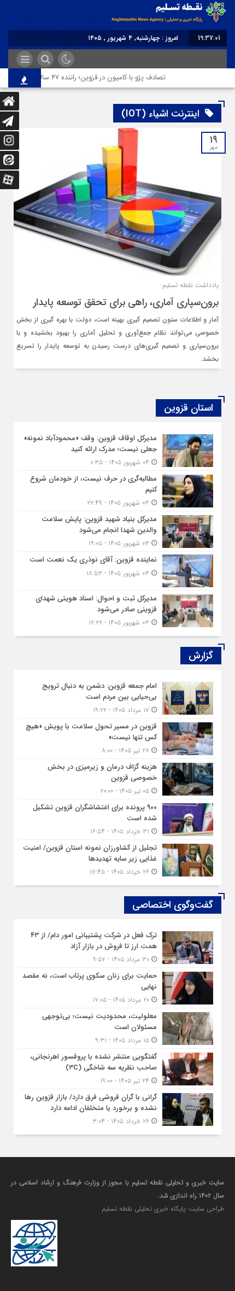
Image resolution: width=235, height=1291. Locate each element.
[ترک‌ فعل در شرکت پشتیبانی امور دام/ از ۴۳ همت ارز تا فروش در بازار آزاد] (117, 947)
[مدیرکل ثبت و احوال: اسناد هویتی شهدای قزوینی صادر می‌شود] (117, 609)
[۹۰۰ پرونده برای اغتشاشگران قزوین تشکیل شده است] (117, 819)
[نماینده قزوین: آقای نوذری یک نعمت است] (117, 571)
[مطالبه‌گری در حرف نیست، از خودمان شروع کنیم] (117, 491)
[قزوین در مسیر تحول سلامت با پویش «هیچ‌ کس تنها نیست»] (117, 738)
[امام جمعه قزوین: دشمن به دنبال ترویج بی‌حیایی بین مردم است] (117, 698)
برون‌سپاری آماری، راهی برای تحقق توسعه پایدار (126, 302)
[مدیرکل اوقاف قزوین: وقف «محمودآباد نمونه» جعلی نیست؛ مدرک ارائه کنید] (117, 450)
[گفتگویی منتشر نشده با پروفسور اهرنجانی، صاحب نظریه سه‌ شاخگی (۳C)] (117, 1069)
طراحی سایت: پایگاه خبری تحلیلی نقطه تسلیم (163, 1209)
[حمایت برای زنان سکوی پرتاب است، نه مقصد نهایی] (117, 988)
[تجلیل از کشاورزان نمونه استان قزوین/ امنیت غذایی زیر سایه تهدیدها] (117, 858)
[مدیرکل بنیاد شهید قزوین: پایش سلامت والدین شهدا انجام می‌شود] (117, 531)
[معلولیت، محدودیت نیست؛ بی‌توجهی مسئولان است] (117, 1028)
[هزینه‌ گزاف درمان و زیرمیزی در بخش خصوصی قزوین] (117, 779)
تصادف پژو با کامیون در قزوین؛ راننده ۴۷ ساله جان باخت (92, 77)
